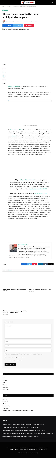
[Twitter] (3, 72)
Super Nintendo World (16, 130)
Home (4, 378)
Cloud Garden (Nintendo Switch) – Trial (40, 289)
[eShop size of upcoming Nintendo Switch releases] (14, 280)
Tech (4, 382)
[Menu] (4, 2)
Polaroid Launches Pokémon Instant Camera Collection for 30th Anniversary (20, 427)
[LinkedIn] (3, 76)
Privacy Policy (6, 408)
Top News (5, 380)
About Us (5, 399)
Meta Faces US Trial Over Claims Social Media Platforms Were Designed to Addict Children (23, 430)
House (10, 86)
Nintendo (5, 10)
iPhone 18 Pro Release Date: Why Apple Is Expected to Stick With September (20, 436)
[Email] (3, 83)
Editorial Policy (6, 406)
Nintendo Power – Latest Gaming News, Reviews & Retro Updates (18, 410)
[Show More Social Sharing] (35, 25)
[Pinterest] (3, 79)
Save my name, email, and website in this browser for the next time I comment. (24, 354)
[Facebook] (3, 68)
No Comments (27, 21)
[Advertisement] (31, 75)
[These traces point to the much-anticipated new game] (28, 44)
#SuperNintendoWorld (27, 180)
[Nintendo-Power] (28, 2)
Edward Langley (10, 21)
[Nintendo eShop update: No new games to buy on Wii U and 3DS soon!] (14, 302)
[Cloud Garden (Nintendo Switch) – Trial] (41, 280)
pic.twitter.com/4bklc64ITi (38, 189)
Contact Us (5, 401)
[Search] (52, 2)
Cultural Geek (16, 86)
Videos (14, 136)
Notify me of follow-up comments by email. (16, 357)
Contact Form (6, 389)
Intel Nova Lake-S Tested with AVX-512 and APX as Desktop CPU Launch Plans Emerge (23, 424)
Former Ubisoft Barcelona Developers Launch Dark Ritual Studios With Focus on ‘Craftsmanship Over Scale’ (27, 433)
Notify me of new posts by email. (13, 360)
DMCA (4, 403)
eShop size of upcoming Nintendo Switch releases (14, 289)
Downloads (5, 387)
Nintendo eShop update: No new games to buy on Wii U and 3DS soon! (14, 311)
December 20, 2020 (40, 193)
